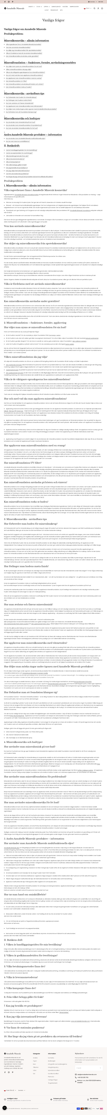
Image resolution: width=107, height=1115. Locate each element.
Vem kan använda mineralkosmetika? (18, 47)
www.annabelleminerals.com (80, 1021)
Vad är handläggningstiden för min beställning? (21, 150)
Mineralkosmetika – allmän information (26, 40)
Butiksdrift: (13, 145)
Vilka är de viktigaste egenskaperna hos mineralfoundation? (25, 72)
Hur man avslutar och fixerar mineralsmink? (20, 103)
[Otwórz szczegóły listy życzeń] (5, 1108)
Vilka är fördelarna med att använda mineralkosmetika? (24, 53)
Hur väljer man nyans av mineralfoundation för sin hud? (24, 66)
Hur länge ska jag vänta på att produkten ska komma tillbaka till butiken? (29, 177)
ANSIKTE (31, 6)
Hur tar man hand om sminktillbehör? (18, 141)
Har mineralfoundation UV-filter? (16, 81)
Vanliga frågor (53, 1080)
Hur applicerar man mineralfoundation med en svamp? (24, 78)
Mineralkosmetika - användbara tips (24, 93)
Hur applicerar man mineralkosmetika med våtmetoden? (24, 106)
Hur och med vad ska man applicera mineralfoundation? (24, 75)
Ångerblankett (52, 1083)
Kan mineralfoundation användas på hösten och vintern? (25, 84)
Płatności (51, 1077)
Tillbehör (35, 1067)
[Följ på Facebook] (5, 2)
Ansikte (35, 1058)
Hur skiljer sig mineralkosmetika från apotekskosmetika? (23, 50)
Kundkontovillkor (53, 1074)
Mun (34, 1064)
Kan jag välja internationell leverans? (18, 171)
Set (34, 1074)
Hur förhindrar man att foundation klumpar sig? (21, 112)
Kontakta (51, 1058)
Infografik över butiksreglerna (57, 1064)
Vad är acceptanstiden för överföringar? (19, 153)
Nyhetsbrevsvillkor (54, 1070)
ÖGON (38, 6)
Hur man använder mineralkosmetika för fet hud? (22, 128)
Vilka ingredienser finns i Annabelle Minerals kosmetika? (23, 44)
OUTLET (47, 10)
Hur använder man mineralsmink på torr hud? (20, 122)
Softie (94, 450)
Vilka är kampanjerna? (13, 162)
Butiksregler (51, 1061)
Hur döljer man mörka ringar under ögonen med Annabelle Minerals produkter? (31, 109)
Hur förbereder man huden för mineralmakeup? (21, 97)
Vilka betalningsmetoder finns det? (17, 156)
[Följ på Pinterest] (13, 2)
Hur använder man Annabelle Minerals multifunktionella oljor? (25, 138)
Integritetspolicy (53, 1067)
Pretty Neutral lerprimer (17, 716)
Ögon (35, 1061)
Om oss (100, 2)
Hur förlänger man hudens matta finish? (19, 100)
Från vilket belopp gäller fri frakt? (16, 165)
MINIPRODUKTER (74, 6)
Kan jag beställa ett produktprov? (17, 168)
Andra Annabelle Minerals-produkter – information (33, 134)
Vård (34, 1070)
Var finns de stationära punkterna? (17, 174)
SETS (61, 10)
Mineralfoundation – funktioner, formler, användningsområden (40, 62)
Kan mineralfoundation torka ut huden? (19, 87)
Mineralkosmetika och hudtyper (22, 118)
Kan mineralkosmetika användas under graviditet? (22, 56)
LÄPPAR (46, 6)
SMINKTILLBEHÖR (56, 6)
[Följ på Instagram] (9, 2)
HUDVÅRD (65, 6)
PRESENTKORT (54, 10)
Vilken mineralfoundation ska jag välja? (18, 69)
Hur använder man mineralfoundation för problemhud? (24, 125)
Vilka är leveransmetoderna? (15, 159)
